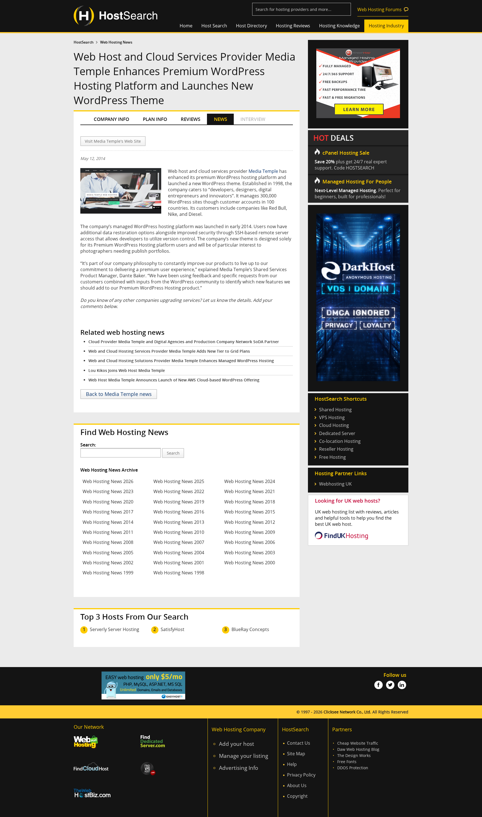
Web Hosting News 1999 (108, 573)
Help (292, 764)
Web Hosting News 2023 (108, 491)
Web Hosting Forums (379, 9)
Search (173, 453)
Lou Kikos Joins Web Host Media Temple (126, 370)
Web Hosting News (116, 42)
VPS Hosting (332, 417)
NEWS (220, 119)
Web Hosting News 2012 (249, 522)
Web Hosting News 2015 (249, 512)
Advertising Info (238, 767)
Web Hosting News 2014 (108, 522)
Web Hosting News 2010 (178, 532)
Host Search (214, 26)
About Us (297, 785)
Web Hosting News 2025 (178, 481)
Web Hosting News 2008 (108, 542)
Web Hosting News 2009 (249, 532)
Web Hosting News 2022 (178, 491)
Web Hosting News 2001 (178, 563)
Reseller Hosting (336, 449)
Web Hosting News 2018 (249, 502)
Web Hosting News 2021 (249, 491)
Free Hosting (332, 457)
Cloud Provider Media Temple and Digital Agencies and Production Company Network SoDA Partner (183, 341)
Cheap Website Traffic (357, 743)
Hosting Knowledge (339, 26)
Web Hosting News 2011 (108, 532)
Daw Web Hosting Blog (358, 749)
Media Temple (263, 171)
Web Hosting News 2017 (108, 512)
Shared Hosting (335, 410)
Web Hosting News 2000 (249, 563)
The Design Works (354, 755)
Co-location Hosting (340, 441)
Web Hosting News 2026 (108, 481)
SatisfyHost (172, 629)
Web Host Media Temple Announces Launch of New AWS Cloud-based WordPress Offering (173, 380)
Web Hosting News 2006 (249, 542)
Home (186, 26)
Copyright (297, 796)
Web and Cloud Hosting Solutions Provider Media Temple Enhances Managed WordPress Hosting (181, 360)
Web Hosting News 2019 (178, 502)
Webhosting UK (335, 484)
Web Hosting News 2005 (108, 553)
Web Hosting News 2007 (178, 542)
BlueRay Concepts (250, 629)
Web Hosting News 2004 (178, 553)
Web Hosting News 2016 (178, 512)
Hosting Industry (386, 26)
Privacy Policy (301, 775)
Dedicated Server (337, 433)
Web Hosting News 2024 (249, 481)
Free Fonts (346, 761)
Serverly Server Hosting (114, 629)
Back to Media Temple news (119, 394)
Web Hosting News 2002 (108, 563)
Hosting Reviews (293, 26)
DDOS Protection (352, 767)
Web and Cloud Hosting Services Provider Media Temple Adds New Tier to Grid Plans (169, 351)
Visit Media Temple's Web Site (113, 141)
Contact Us (298, 743)
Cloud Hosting (334, 425)
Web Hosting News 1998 (178, 573)
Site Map (296, 754)
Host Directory (251, 26)
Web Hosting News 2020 (108, 502)
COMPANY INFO (111, 119)
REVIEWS (190, 119)
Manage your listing (243, 755)
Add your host (236, 743)
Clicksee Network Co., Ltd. (347, 712)
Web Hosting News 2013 (178, 522)
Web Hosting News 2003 (249, 553)
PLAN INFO (155, 119)
